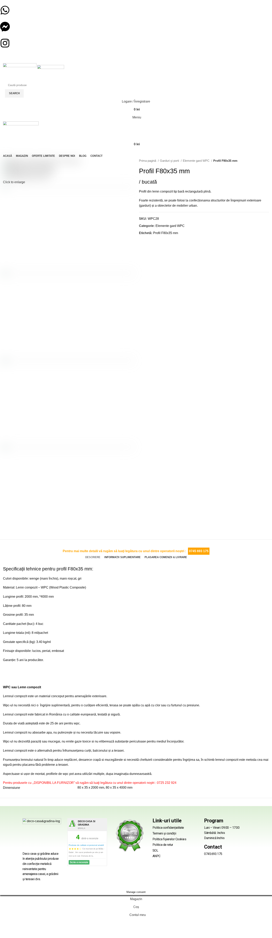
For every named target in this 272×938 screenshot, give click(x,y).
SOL (155, 850)
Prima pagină (148, 160)
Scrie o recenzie (79, 862)
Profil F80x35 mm (165, 233)
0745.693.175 (213, 854)
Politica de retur (163, 845)
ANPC (156, 856)
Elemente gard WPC (196, 160)
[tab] (92, 557)
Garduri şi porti (170, 160)
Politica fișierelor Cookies (169, 839)
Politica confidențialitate (168, 828)
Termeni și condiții (164, 833)
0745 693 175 (198, 551)
